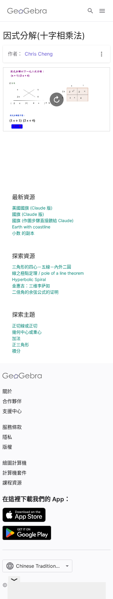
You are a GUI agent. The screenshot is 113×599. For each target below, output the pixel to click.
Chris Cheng (39, 54)
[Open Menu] (102, 10)
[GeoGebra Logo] (27, 11)
